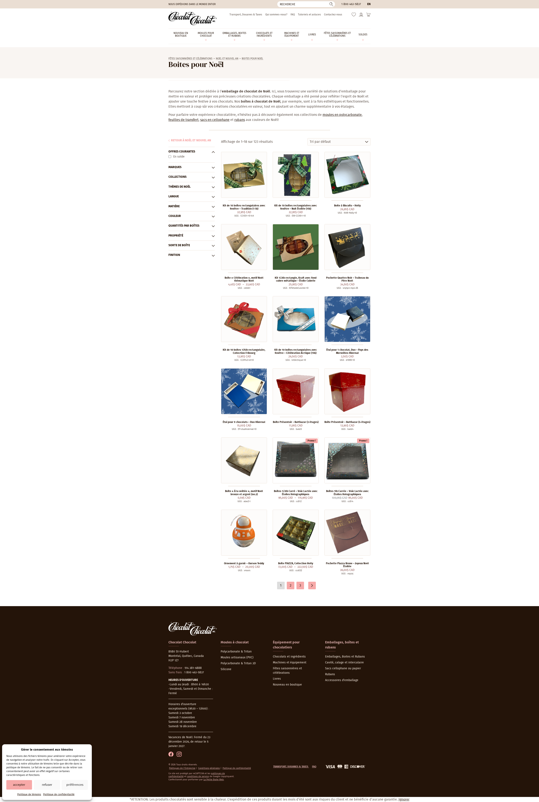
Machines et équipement (289, 662)
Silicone (226, 669)
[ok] (331, 4)
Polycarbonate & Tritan (236, 651)
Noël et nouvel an (227, 58)
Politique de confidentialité (59, 794)
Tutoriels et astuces (309, 14)
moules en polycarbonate (342, 114)
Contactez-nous (333, 14)
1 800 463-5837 (351, 4)
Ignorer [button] (404, 799)
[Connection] (361, 16)
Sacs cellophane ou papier (343, 668)
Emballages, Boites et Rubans (345, 656)
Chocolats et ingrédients (289, 656)
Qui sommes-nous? (276, 14)
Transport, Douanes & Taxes (245, 14)
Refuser (47, 784)
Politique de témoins (29, 794)
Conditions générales (209, 768)
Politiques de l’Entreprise (182, 768)
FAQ (293, 14)
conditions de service (198, 776)
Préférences (74, 784)
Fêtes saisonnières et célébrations (190, 58)
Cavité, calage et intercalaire (344, 662)
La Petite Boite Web (213, 779)
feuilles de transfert (183, 120)
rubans (239, 120)
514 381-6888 (193, 668)
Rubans (330, 674)
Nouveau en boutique (287, 684)
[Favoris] (354, 15)
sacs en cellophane (214, 120)
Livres (277, 678)
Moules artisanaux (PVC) (237, 657)
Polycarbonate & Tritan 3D (238, 663)
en (369, 4)
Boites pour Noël (252, 58)
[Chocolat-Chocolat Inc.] (192, 18)
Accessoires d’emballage (341, 680)
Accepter (19, 784)
